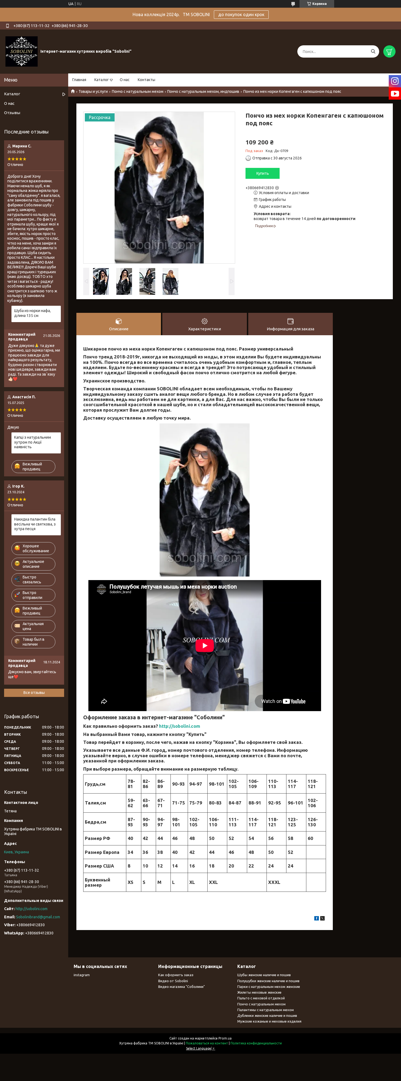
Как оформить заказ (175, 975)
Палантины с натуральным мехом (265, 1010)
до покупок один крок (241, 14)
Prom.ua (225, 1038)
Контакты (146, 80)
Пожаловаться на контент (207, 1043)
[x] (322, 919)
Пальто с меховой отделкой (261, 998)
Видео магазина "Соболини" (181, 986)
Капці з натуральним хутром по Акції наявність (32, 442)
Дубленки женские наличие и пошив (267, 1015)
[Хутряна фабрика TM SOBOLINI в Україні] (21, 51)
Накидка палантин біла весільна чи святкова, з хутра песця (35, 524)
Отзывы (12, 112)
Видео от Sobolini (173, 981)
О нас (125, 80)
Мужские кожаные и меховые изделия (269, 1021)
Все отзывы (34, 692)
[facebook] (316, 919)
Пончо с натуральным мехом (137, 91)
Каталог (101, 80)
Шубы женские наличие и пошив (264, 975)
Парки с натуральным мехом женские (268, 986)
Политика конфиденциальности (256, 1043)
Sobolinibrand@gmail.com (38, 917)
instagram (82, 975)
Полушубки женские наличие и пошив (268, 981)
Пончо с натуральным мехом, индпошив (203, 91)
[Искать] (373, 51)
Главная (79, 80)
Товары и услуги (93, 91)
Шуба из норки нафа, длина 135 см (32, 313)
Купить (262, 173)
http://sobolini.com (179, 726)
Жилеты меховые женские (259, 992)
